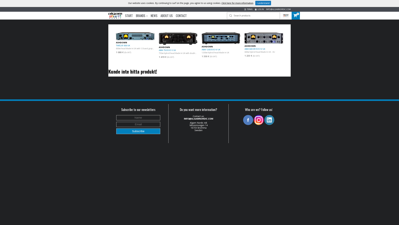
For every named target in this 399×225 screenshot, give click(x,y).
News (154, 15)
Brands (141, 15)
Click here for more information (237, 3)
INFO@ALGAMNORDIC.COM (278, 9)
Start (129, 15)
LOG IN (260, 9)
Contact (181, 15)
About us (167, 15)
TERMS (249, 9)
